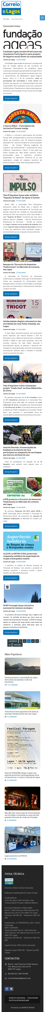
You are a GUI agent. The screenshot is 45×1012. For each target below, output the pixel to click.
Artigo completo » (11, 98)
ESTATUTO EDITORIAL (17, 998)
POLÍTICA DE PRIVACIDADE (19, 1000)
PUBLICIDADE (32, 998)
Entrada (6, 19)
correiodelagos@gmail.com (19, 978)
